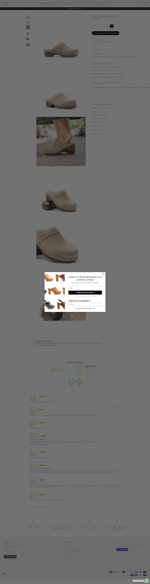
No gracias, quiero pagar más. (85, 308)
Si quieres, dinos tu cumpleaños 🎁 (79, 301)
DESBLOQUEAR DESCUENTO (85, 293)
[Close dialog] (103, 274)
